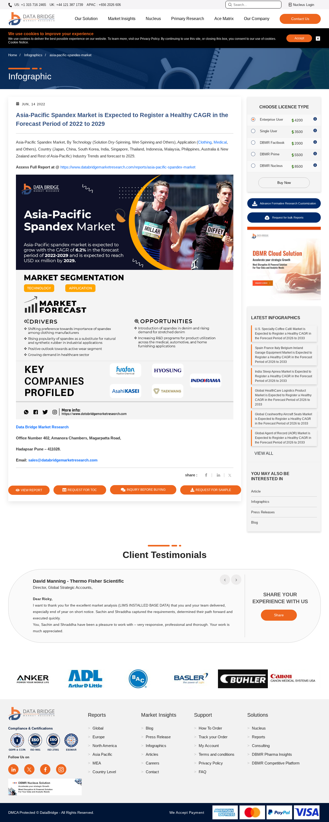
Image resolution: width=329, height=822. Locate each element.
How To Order (210, 728)
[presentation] (225, 579)
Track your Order (213, 737)
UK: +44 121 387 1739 (66, 4)
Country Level (104, 772)
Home (12, 55)
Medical (220, 142)
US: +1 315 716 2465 (29, 5)
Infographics (33, 55)
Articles (152, 754)
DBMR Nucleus (271, 166)
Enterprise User (271, 119)
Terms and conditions (216, 754)
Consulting (261, 745)
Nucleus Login (303, 5)
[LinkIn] (218, 475)
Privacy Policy (211, 763)
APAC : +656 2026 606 (104, 4)
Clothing (205, 142)
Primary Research (187, 18)
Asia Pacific (102, 754)
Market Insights (121, 18)
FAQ (202, 772)
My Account (209, 745)
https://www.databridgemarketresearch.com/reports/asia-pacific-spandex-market (127, 167)
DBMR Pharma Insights (272, 754)
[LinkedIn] (13, 769)
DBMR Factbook (272, 143)
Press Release (158, 737)
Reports (258, 737)
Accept (299, 38)
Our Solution (86, 18)
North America (105, 745)
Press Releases (263, 512)
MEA (97, 763)
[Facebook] (206, 475)
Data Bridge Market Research (42, 427)
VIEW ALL (263, 453)
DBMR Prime (269, 154)
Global (98, 728)
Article (256, 491)
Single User (268, 131)
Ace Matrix (224, 18)
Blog (254, 523)
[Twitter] (230, 475)
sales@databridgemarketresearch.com (62, 460)
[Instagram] (61, 769)
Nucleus (153, 18)
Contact (152, 772)
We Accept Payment (188, 812)
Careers (152, 763)
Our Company (256, 18)
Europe (99, 737)
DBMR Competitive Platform (276, 763)
